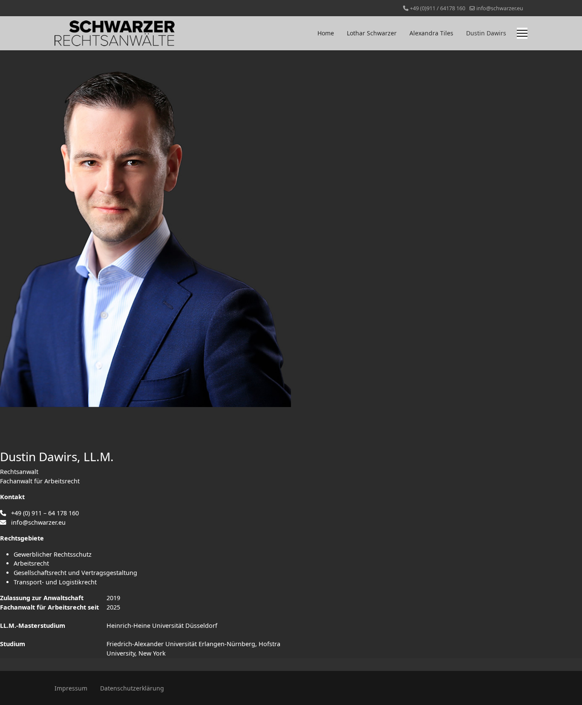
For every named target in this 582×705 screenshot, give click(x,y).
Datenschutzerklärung (132, 688)
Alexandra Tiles (431, 33)
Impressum (71, 688)
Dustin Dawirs (486, 33)
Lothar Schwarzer (372, 33)
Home (325, 33)
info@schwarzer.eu (499, 8)
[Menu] (522, 33)
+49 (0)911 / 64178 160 (437, 8)
